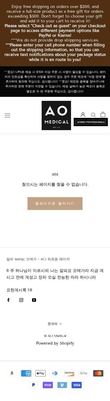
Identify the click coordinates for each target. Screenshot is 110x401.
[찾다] (93, 114)
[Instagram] (21, 299)
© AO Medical (55, 336)
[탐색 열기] (7, 115)
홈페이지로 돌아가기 (55, 203)
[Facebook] (8, 299)
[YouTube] (34, 299)
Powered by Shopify (55, 343)
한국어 (52, 324)
